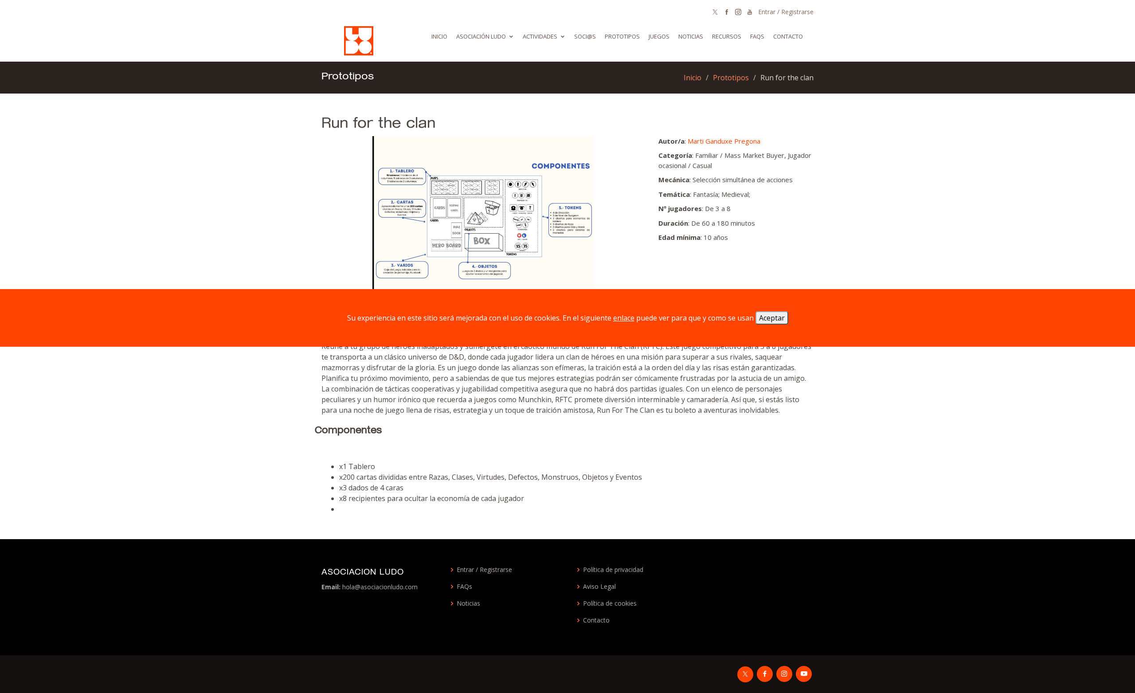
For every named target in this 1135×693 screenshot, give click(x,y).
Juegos (659, 36)
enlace (623, 318)
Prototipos (622, 36)
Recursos (726, 36)
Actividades (540, 36)
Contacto (788, 36)
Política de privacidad (613, 570)
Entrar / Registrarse (786, 12)
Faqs (757, 36)
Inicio (439, 36)
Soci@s (585, 36)
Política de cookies (610, 603)
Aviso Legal (599, 586)
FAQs (464, 586)
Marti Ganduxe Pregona (724, 141)
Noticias (690, 36)
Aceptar (772, 318)
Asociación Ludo (481, 36)
